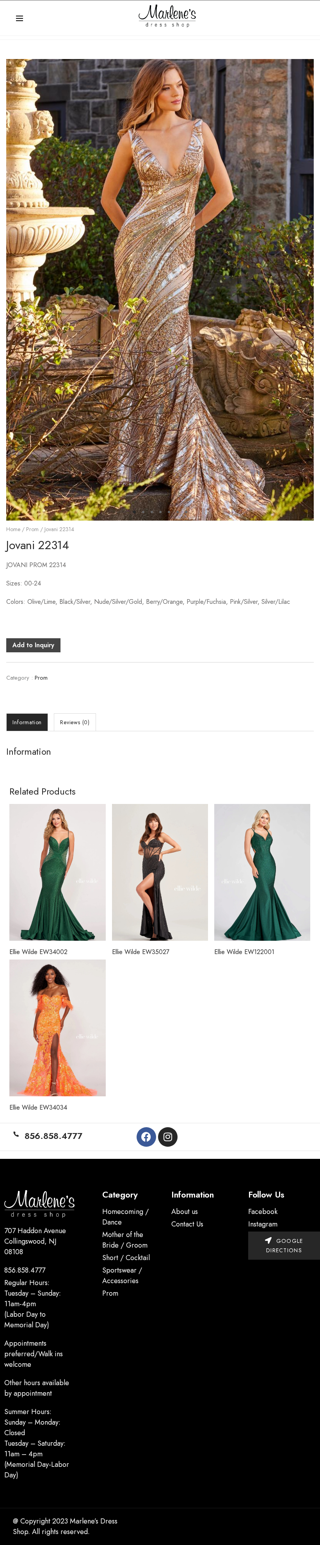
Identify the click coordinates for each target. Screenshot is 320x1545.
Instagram (262, 1224)
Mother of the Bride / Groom (125, 1240)
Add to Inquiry (33, 645)
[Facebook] (146, 1137)
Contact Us (187, 1224)
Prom (32, 529)
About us (184, 1212)
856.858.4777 (24, 1270)
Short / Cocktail (126, 1258)
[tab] (27, 722)
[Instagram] (168, 1137)
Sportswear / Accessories (122, 1275)
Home (13, 529)
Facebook (262, 1212)
